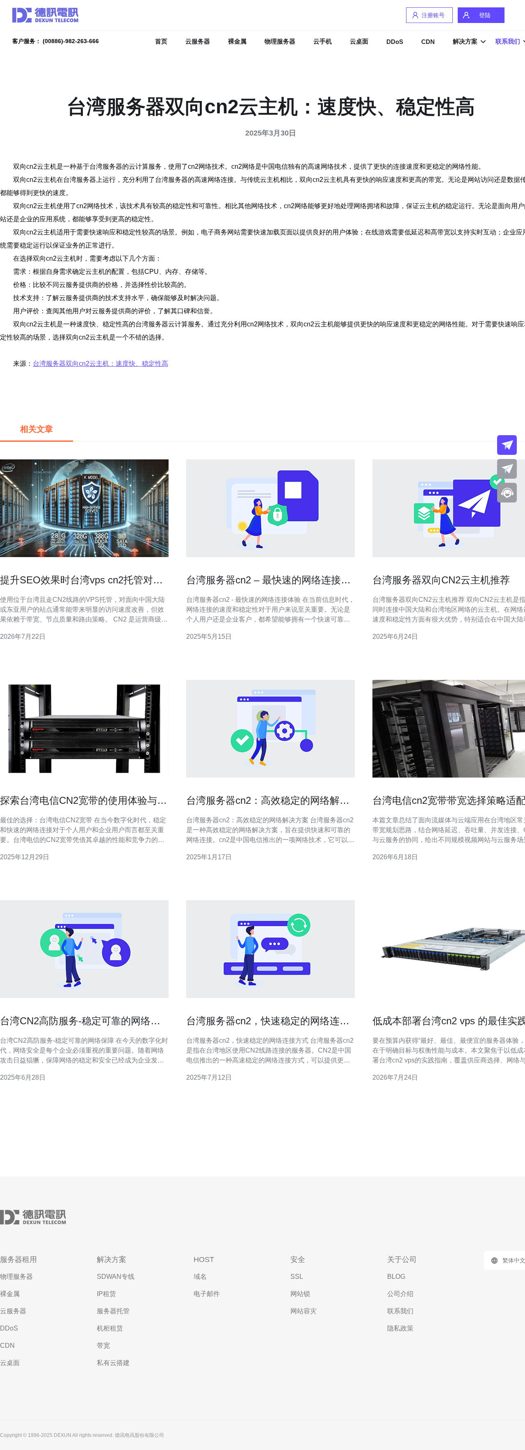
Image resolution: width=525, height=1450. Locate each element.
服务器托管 (113, 1311)
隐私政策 (400, 1328)
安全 (297, 1259)
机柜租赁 (110, 1328)
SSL (296, 1276)
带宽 (103, 1345)
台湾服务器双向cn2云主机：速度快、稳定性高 (100, 363)
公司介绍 (400, 1293)
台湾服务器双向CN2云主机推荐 (441, 579)
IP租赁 (106, 1293)
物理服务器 (280, 41)
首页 (161, 41)
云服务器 (197, 41)
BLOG (396, 1276)
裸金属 (237, 41)
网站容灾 (303, 1311)
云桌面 (359, 41)
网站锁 (300, 1293)
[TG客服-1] (507, 445)
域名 (200, 1276)
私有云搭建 (113, 1362)
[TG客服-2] (507, 469)
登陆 (485, 15)
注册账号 (433, 15)
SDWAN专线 (116, 1276)
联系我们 (400, 1311)
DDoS (394, 41)
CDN (428, 41)
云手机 (322, 41)
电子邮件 (207, 1293)
